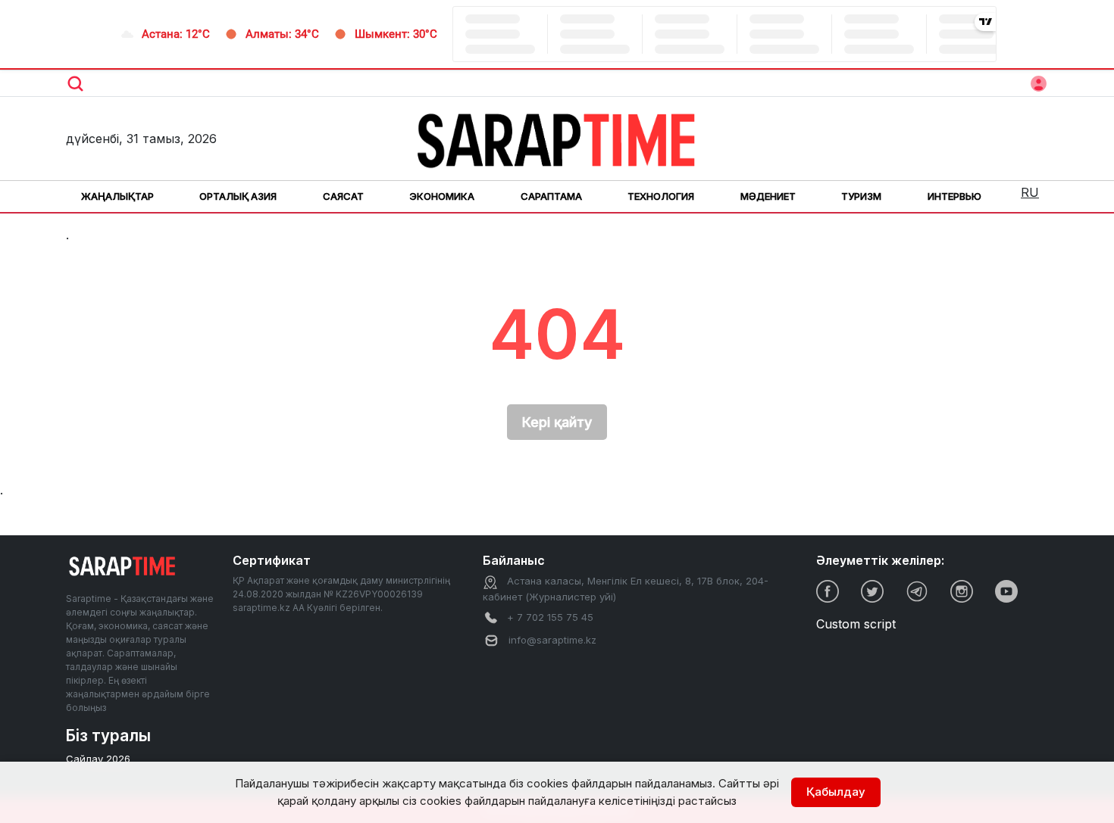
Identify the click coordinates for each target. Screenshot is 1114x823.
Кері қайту (557, 422)
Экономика (441, 196)
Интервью (954, 196)
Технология (660, 196)
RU (1030, 192)
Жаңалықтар (117, 196)
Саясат (343, 196)
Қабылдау (835, 791)
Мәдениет (768, 196)
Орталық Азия (238, 196)
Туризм (861, 196)
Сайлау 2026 (98, 759)
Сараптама (551, 196)
